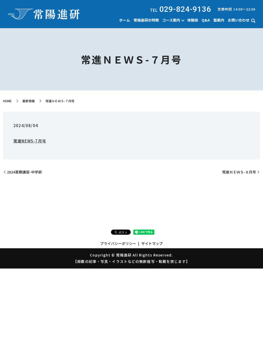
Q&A (206, 20)
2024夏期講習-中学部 (24, 172)
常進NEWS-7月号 (29, 140)
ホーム (124, 20)
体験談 (192, 20)
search (253, 21)
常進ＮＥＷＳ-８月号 (239, 172)
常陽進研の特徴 (146, 20)
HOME (7, 101)
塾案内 (218, 20)
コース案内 (171, 20)
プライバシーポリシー (118, 243)
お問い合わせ (238, 20)
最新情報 (28, 101)
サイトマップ (152, 243)
